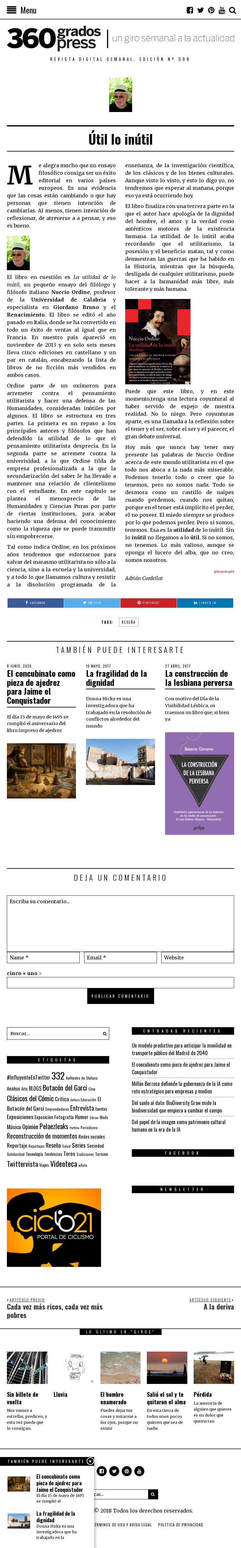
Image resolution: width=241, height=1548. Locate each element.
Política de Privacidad (180, 1524)
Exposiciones (20, 1117)
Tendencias (53, 1154)
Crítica (62, 1099)
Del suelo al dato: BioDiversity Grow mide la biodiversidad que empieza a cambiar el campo (177, 1106)
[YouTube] (222, 10)
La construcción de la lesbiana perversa (198, 677)
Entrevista (82, 1108)
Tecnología (34, 1153)
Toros (69, 1153)
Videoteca (63, 1163)
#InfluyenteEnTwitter (28, 1077)
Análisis (13, 1088)
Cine (91, 1089)
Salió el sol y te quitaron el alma (166, 1398)
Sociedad (95, 1145)
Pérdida (203, 1394)
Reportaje (17, 1145)
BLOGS (35, 1088)
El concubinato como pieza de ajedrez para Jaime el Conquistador (41, 686)
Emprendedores (57, 1109)
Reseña (129, 622)
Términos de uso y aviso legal (122, 1524)
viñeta (82, 1165)
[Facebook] (190, 10)
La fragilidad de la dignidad (116, 677)
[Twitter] (200, 10)
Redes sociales (91, 1136)
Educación (88, 1099)
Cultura (74, 1099)
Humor (81, 1117)
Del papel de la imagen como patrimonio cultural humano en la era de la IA (179, 1125)
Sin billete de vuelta (22, 1398)
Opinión (30, 1126)
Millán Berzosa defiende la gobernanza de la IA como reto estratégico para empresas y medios (182, 1087)
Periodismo (89, 1127)
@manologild (224, 571)
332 (58, 1075)
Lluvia (60, 1394)
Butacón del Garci (65, 1087)
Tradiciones (85, 1154)
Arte (24, 1089)
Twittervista (22, 1164)
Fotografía (64, 1117)
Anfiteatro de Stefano (82, 1078)
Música (14, 1127)
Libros (94, 1117)
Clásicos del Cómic (30, 1098)
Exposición (44, 1117)
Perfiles (74, 1127)
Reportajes (37, 1146)
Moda (104, 1117)
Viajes (44, 1165)
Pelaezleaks (54, 1126)
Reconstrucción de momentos (42, 1135)
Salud (66, 1146)
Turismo (101, 1154)
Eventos (101, 1109)
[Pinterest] (211, 10)
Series (79, 1145)
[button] (103, 1033)
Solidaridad (15, 1154)
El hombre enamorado (113, 1398)
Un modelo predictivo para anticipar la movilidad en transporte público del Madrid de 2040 (182, 1049)
